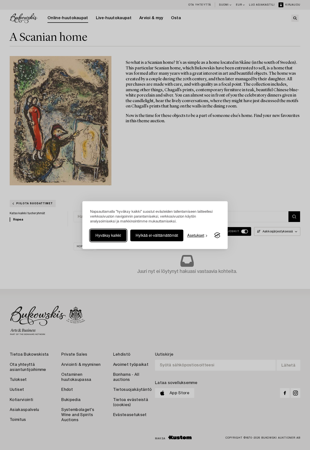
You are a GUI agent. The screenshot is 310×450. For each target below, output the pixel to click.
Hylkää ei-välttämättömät (157, 235)
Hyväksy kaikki (108, 235)
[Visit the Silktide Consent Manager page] (217, 235)
